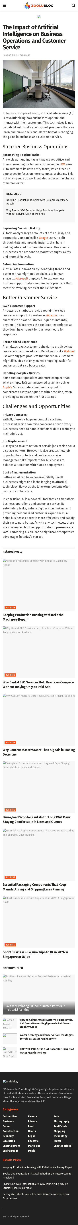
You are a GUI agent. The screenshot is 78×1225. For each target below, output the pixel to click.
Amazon (51, 315)
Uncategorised (62, 1145)
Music (31, 1150)
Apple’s (7, 387)
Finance (32, 1116)
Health (32, 1131)
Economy (8, 1136)
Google (43, 238)
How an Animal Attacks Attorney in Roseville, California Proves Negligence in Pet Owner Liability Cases (46, 1023)
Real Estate (60, 1126)
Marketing (34, 1145)
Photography (61, 1121)
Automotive (10, 1116)
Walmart (69, 351)
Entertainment (11, 1145)
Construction (11, 1131)
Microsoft (21, 278)
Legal (31, 1136)
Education (9, 1141)
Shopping (59, 1131)
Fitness (32, 1121)
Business (10, 608)
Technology (60, 1136)
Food (31, 1126)
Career (7, 1126)
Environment (10, 1150)
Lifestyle (33, 1141)
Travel (57, 1141)
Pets (56, 1116)
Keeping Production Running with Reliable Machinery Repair (38, 1167)
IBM (62, 164)
